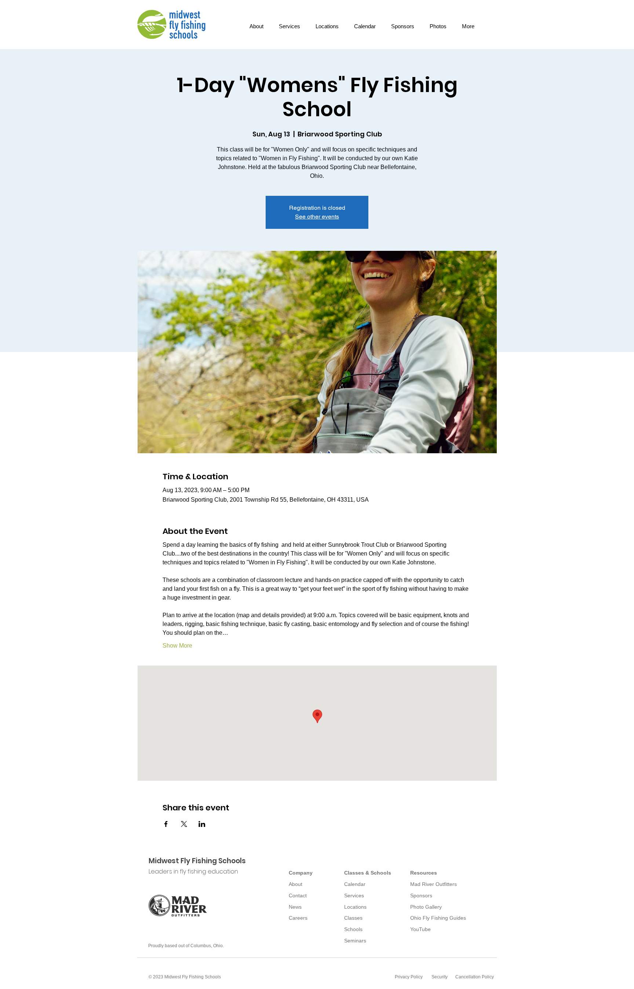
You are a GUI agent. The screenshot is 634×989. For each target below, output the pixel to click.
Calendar (354, 884)
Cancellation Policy (474, 976)
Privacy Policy (409, 976)
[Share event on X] (184, 824)
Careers (298, 918)
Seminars (355, 941)
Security (439, 976)
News (295, 907)
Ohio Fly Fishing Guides (438, 918)
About (295, 884)
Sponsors (421, 895)
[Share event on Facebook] (166, 824)
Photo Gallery (426, 907)
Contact (298, 895)
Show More (177, 645)
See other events (317, 216)
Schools (353, 929)
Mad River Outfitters (433, 884)
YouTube (420, 929)
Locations (355, 907)
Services (354, 895)
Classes (353, 918)
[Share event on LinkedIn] (201, 824)
